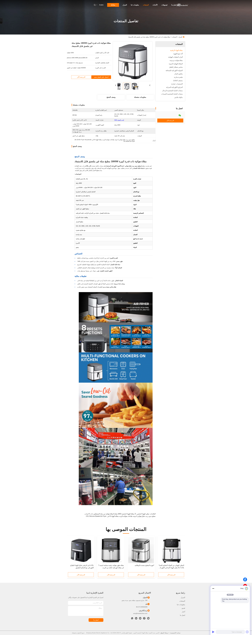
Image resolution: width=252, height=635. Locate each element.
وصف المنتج (111, 97)
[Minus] (213, 588)
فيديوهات (164, 5)
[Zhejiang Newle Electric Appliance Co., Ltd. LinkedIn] (136, 619)
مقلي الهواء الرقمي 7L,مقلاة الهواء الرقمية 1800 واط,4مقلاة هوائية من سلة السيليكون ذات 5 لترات (117, 514)
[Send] (213, 632)
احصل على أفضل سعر (101, 77)
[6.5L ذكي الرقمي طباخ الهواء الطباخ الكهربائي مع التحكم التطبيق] (81, 550)
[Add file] (247, 632)
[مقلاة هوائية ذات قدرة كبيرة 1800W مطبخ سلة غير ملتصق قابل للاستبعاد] (132, 61)
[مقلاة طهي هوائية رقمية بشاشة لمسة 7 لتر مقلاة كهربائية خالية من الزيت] (111, 550)
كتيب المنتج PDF (119, 120)
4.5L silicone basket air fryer (96, 516)
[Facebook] (245, 579)
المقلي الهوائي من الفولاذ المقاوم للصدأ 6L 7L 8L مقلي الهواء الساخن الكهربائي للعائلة (171, 566)
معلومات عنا (135, 5)
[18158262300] (132, 619)
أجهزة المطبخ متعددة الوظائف (144, 565)
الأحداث (155, 5)
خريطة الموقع (165, 633)
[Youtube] (140, 619)
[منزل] (182, 5)
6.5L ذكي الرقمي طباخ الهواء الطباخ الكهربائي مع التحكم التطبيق (82, 566)
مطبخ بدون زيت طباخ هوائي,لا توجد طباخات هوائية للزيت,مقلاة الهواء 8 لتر (132, 516)
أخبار (183, 612)
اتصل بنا (173, 5)
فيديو (183, 608)
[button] (181, 554)
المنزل (125, 5)
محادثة (113, 5)
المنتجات (146, 5)
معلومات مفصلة (140, 97)
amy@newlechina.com (140, 613)
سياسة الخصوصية (175, 633)
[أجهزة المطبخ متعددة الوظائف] (141, 550)
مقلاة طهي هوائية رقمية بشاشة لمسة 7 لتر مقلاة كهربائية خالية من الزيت (111, 566)
